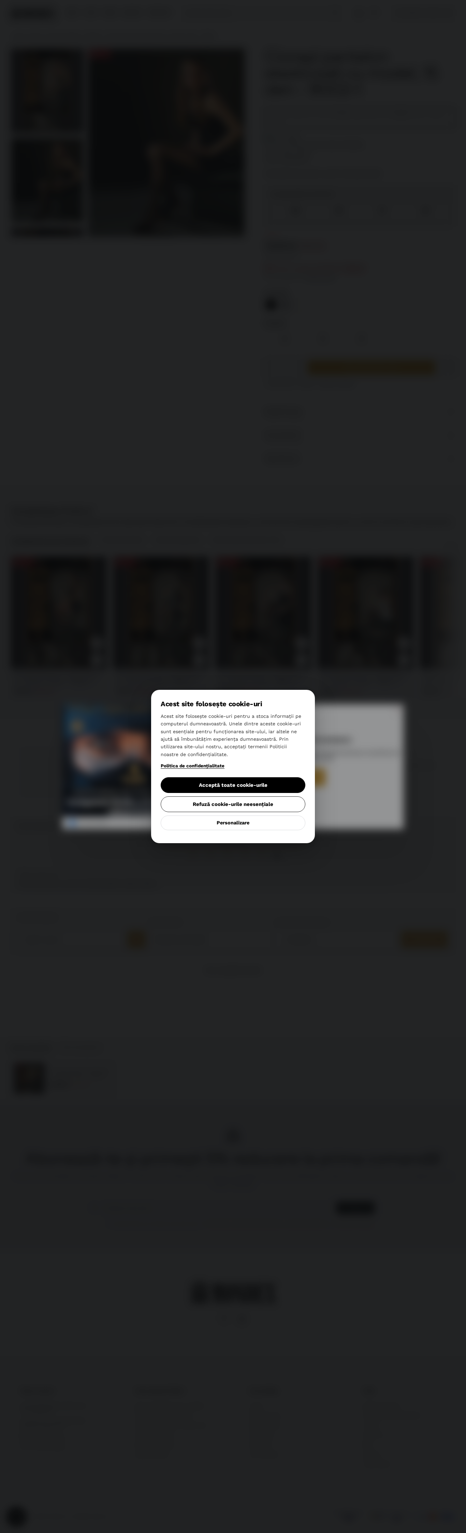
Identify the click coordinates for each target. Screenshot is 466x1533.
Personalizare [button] (233, 823)
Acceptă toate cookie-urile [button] (233, 785)
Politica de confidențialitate (192, 765)
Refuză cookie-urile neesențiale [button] (233, 804)
